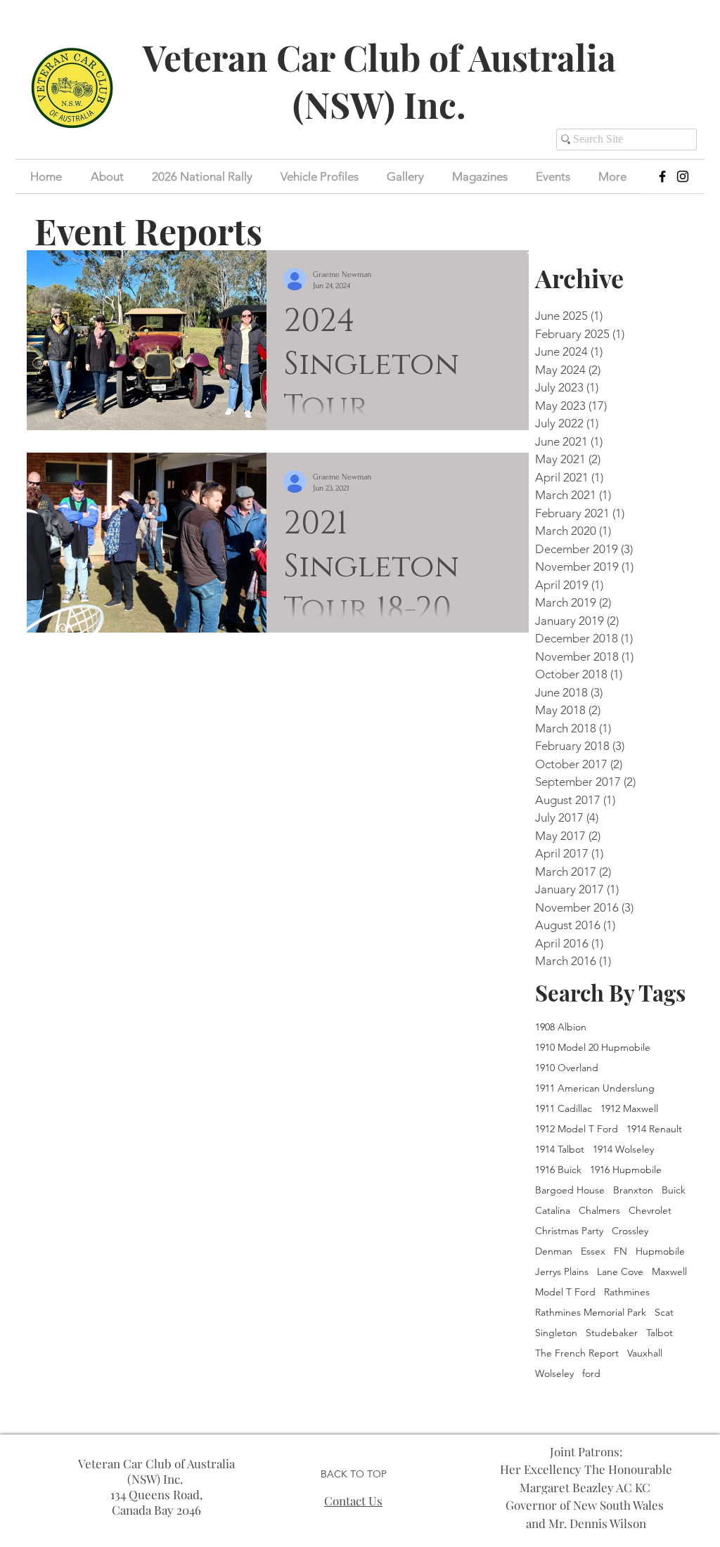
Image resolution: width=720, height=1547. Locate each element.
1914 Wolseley (623, 1150)
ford (591, 1374)
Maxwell (669, 1272)
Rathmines (627, 1292)
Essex (593, 1251)
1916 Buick (558, 1170)
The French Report (577, 1353)
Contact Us (353, 1500)
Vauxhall (644, 1353)
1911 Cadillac (563, 1109)
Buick (674, 1190)
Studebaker (612, 1333)
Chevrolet (650, 1211)
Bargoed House (570, 1190)
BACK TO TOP (354, 1474)
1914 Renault (654, 1129)
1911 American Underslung (595, 1088)
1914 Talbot (559, 1150)
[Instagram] (682, 176)
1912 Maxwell (629, 1109)
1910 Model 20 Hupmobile (592, 1048)
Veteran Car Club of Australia (379, 57)
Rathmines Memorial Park (590, 1313)
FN (620, 1251)
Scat (664, 1313)
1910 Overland (566, 1068)
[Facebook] (662, 176)
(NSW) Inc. (379, 104)
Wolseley (554, 1374)
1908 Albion (560, 1027)
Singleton (556, 1333)
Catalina (552, 1211)
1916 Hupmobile (626, 1170)
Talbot (659, 1333)
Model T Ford (565, 1292)
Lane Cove (620, 1272)
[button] (553, 176)
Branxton (633, 1190)
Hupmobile (660, 1251)
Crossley (630, 1231)
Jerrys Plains (562, 1272)
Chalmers (599, 1211)
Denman (553, 1251)
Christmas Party (569, 1231)
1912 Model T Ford (576, 1129)
